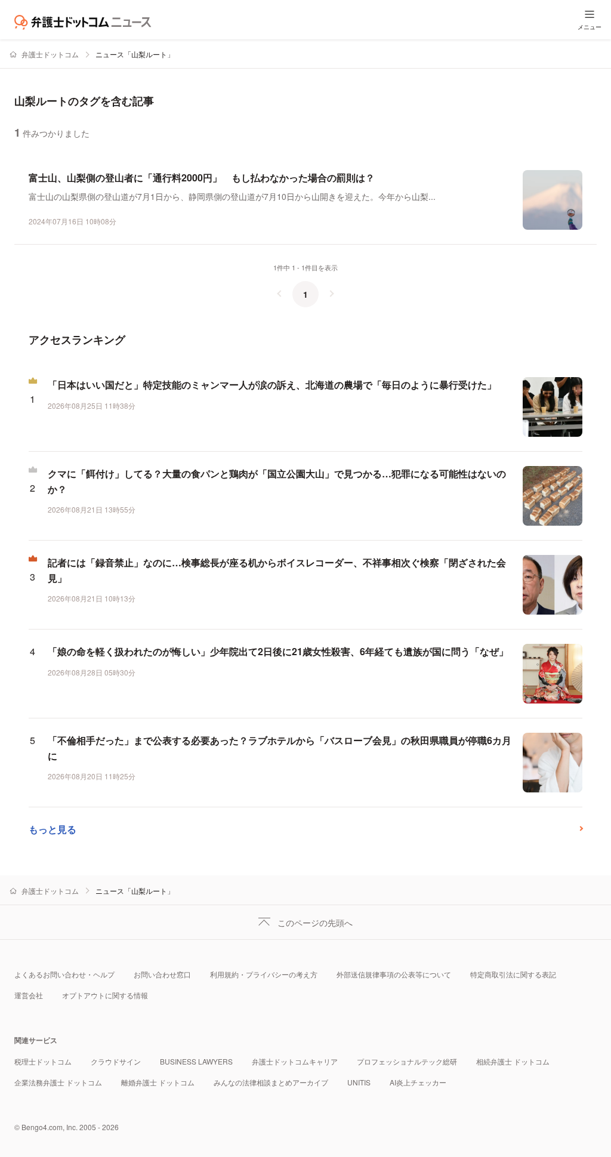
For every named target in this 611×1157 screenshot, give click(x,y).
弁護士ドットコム (50, 54)
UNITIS (359, 1082)
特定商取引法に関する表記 (513, 974)
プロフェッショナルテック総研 (407, 1061)
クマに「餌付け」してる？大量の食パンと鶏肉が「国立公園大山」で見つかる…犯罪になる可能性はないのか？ (277, 481)
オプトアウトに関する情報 (105, 995)
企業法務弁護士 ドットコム (58, 1082)
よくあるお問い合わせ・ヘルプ (64, 974)
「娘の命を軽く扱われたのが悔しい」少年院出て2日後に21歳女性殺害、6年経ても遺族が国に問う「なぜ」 (278, 651)
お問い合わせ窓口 (162, 974)
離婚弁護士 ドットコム (158, 1082)
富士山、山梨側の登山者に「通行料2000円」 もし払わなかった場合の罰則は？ (202, 177)
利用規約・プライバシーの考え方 (263, 974)
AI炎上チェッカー (418, 1082)
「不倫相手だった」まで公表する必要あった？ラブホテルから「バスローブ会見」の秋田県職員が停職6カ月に (279, 748)
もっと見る (52, 829)
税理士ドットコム (43, 1061)
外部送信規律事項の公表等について (394, 974)
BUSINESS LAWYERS (196, 1061)
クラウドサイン (116, 1061)
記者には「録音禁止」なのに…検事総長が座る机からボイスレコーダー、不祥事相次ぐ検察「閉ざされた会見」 (277, 570)
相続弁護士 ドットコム (513, 1061)
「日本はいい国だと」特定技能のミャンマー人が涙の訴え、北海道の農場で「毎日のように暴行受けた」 (272, 384)
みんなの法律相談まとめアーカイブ (271, 1082)
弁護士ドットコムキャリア (295, 1061)
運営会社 (28, 995)
